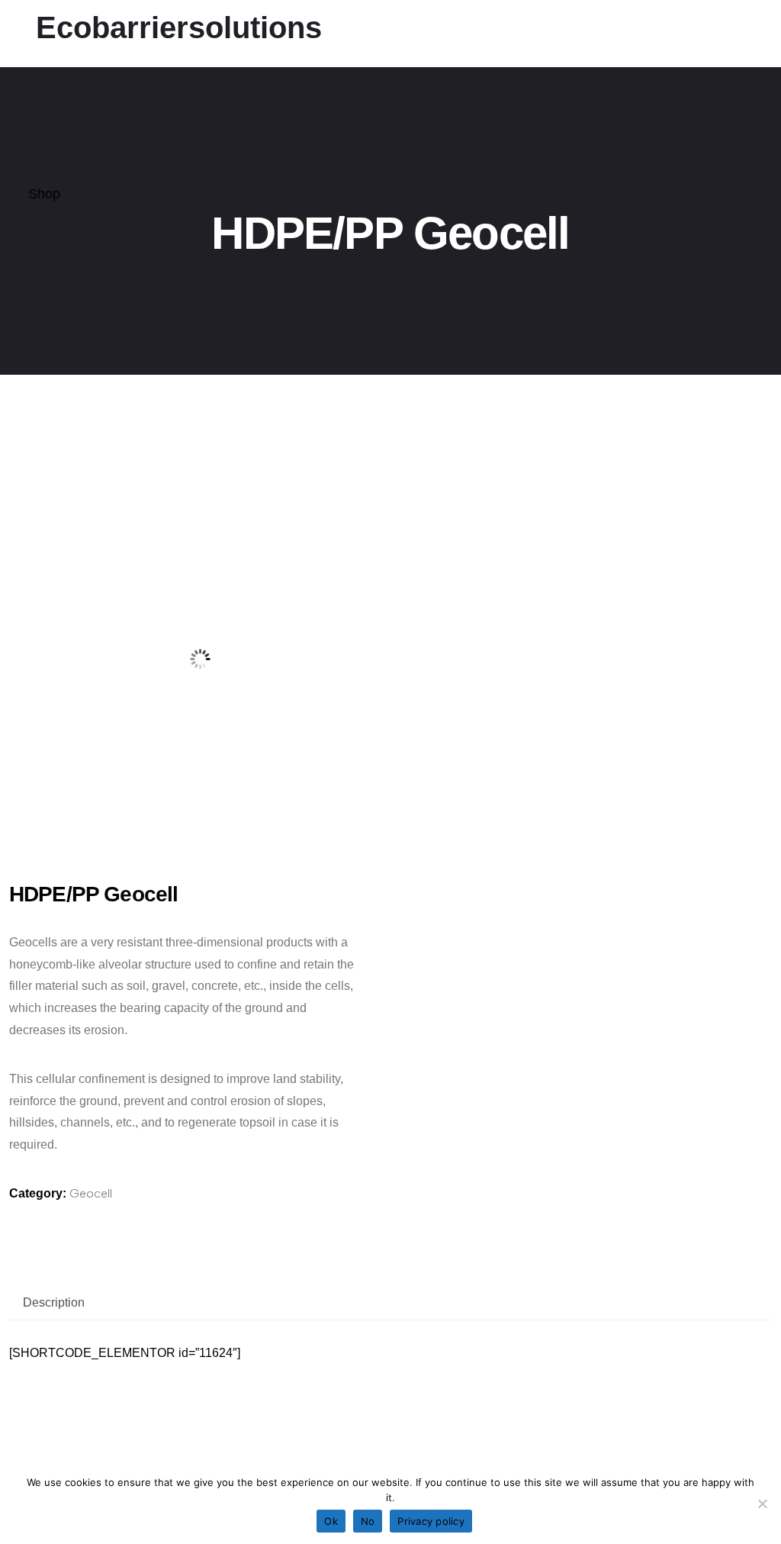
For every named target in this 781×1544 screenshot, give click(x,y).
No (368, 1521)
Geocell (90, 1193)
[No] (762, 1503)
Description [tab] (54, 1302)
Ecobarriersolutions (179, 27)
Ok (331, 1521)
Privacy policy (430, 1521)
